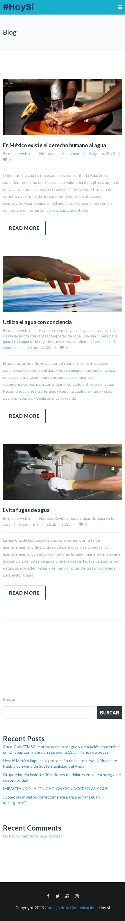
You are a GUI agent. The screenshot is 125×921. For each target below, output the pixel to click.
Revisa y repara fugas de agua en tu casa (73, 330)
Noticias (46, 153)
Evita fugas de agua (26, 510)
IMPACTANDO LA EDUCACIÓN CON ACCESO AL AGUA (56, 788)
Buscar (9, 699)
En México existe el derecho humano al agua (55, 145)
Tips (113, 330)
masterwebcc (19, 153)
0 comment (71, 153)
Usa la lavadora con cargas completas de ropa (42, 336)
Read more (24, 228)
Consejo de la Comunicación (70, 907)
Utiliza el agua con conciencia (37, 322)
